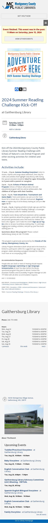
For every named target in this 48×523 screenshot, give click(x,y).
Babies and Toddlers (21, 284)
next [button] (43, 346)
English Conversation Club (24, 470)
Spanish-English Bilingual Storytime (22, 491)
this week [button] (23, 346)
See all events (41, 514)
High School (42, 282)
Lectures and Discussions (29, 287)
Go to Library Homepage (24, 521)
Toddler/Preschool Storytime (19, 450)
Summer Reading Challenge (15, 292)
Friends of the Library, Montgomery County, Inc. (24, 242)
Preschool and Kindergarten (19, 282)
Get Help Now (24, 16)
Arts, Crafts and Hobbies (12, 289)
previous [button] (5, 346)
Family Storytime (23, 512)
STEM (19, 287)
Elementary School (8, 284)
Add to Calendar (15, 129)
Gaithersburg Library (17, 138)
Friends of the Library (31, 292)
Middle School (33, 282)
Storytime (13, 287)
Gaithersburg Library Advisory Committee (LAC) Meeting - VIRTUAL (24, 480)
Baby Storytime (22, 460)
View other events (24, 39)
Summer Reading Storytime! (26, 172)
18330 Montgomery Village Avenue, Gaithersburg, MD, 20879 (20, 399)
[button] (46, 23)
